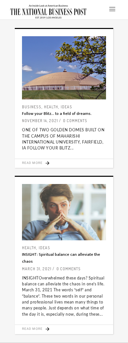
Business (31, 106)
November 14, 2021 (40, 120)
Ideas (66, 106)
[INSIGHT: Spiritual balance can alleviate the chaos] (64, 212)
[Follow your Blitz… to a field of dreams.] (64, 67)
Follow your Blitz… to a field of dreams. (57, 113)
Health (51, 106)
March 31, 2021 (37, 268)
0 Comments (75, 120)
